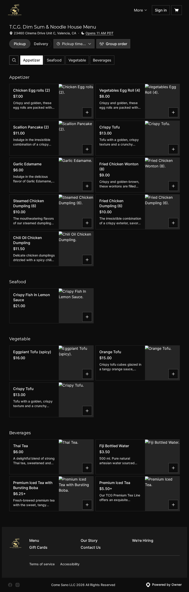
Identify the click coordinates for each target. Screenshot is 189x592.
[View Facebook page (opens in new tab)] (10, 585)
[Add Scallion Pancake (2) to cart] (87, 149)
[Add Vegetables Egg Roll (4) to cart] (173, 112)
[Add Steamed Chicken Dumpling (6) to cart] (87, 222)
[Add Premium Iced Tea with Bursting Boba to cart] (87, 504)
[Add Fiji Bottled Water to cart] (173, 467)
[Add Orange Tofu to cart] (173, 373)
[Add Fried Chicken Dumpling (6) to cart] (173, 222)
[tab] (19, 43)
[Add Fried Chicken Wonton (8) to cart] (173, 186)
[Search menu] (14, 60)
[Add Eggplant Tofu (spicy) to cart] (87, 373)
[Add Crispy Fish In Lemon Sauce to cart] (87, 316)
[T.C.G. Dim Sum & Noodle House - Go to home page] (14, 10)
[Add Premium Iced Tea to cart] (173, 504)
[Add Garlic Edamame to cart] (87, 186)
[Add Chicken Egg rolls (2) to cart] (87, 112)
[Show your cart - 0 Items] (176, 10)
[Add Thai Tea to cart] (87, 467)
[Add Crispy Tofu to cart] (173, 149)
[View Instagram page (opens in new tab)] (17, 585)
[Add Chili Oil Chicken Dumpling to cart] (87, 259)
